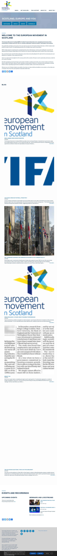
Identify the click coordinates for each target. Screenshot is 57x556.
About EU (43, 10)
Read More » (51, 143)
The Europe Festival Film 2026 (47, 501)
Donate (23, 23)
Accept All (33, 553)
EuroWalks (31, 23)
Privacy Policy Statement (42, 530)
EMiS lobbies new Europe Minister (14, 138)
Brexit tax (7, 376)
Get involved (25, 10)
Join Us (15, 23)
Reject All (40, 553)
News (16, 10)
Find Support (35, 10)
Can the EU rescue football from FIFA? (15, 197)
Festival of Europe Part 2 (47, 507)
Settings (47, 553)
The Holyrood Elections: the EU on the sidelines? (18, 469)
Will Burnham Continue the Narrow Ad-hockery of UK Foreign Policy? (24, 257)
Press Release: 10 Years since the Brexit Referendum (19, 317)
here (14, 501)
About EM (51, 10)
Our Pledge (6, 23)
